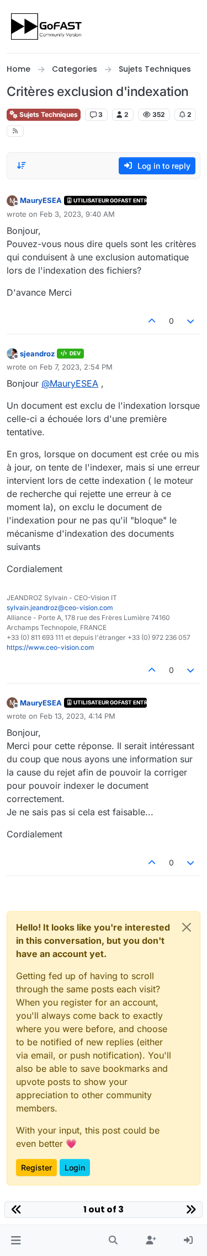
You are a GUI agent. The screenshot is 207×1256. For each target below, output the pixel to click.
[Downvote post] (191, 320)
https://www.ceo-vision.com (50, 647)
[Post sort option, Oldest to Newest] (21, 165)
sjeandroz (37, 353)
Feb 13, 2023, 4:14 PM (77, 716)
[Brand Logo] (47, 26)
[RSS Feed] (15, 131)
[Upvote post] (152, 320)
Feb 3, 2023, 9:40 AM (77, 214)
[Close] (186, 927)
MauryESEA (41, 200)
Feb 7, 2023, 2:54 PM (76, 366)
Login (75, 1167)
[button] (15, 1241)
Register (36, 1167)
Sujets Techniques (48, 114)
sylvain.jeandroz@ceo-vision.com (60, 607)
